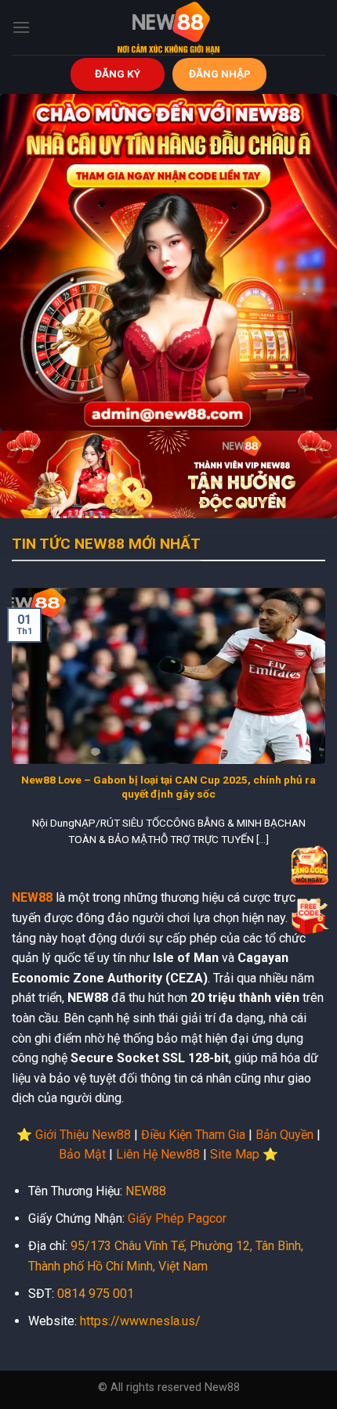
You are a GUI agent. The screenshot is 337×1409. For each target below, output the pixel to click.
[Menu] (21, 27)
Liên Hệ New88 (158, 1154)
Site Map (234, 1154)
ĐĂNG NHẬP (220, 73)
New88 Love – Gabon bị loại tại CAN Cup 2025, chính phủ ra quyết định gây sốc (168, 786)
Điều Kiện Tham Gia (193, 1134)
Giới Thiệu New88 (83, 1134)
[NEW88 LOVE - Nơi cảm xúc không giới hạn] (168, 27)
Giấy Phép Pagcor (177, 1218)
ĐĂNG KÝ (117, 73)
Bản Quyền (284, 1134)
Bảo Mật (82, 1154)
